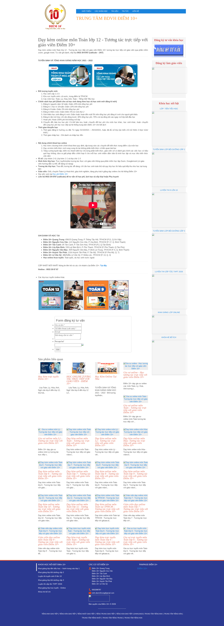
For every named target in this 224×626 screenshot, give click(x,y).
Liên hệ (135, 11)
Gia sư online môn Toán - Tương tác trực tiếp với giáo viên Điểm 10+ (134, 408)
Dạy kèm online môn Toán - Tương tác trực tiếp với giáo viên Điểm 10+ (78, 441)
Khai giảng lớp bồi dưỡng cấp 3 (51, 580)
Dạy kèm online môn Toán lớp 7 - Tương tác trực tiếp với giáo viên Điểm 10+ (78, 474)
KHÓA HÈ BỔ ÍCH (169, 337)
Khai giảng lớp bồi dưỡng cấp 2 (51, 572)
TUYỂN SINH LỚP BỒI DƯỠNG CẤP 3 (169, 231)
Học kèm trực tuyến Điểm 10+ (48, 377)
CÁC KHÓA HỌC (101, 11)
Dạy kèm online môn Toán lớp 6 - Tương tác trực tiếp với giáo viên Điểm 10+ (50, 474)
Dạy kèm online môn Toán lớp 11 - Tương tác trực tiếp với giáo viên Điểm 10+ (77, 507)
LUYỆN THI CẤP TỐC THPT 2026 (169, 272)
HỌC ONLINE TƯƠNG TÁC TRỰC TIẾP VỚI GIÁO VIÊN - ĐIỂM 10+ (78, 380)
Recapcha (59, 341)
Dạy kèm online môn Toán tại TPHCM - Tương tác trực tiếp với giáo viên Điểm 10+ (107, 507)
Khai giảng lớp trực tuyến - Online (52, 588)
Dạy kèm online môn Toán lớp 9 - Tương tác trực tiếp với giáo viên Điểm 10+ (135, 474)
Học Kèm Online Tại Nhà (106, 377)
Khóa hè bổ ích (44, 592)
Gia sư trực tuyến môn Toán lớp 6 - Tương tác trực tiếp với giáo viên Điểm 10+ (135, 540)
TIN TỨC (125, 11)
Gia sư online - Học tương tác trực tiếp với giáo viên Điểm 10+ (135, 374)
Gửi (57, 349)
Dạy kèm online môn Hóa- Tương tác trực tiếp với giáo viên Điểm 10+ (134, 441)
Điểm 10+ (142, 568)
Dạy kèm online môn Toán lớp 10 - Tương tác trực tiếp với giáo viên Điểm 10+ (49, 507)
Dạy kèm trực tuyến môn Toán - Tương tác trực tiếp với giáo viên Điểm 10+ (78, 540)
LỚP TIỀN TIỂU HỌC (169, 109)
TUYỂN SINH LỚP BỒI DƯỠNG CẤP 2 (169, 149)
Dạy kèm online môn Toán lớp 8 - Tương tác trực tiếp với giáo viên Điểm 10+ (107, 474)
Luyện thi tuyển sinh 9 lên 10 (50, 576)
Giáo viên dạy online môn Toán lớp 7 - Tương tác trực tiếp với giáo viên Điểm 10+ (135, 507)
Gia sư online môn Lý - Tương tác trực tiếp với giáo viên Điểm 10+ (50, 440)
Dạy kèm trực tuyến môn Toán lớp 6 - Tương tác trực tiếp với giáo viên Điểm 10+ (107, 540)
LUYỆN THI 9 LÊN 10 (169, 190)
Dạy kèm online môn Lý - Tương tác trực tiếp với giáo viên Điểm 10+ (105, 441)
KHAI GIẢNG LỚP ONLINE (169, 312)
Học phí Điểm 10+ (60, 174)
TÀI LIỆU (114, 11)
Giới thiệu (86, 11)
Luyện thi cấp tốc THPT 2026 (50, 584)
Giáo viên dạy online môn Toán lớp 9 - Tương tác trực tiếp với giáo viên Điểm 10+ (50, 540)
